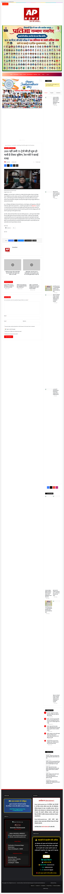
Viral (39, 74)
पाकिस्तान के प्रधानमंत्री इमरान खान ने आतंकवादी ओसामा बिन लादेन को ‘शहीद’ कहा (22, 286)
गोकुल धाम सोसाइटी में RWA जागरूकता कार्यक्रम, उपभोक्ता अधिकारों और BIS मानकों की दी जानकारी (56, 298)
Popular (51, 93)
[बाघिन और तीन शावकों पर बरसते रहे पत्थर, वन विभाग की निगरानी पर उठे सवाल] (48, 238)
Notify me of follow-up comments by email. (13, 331)
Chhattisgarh (16, 74)
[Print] (17, 165)
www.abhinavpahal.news (20, 836)
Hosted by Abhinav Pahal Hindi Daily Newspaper (25, 883)
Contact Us (38, 885)
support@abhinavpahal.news (19, 835)
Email (5, 321)
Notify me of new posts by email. (11, 334)
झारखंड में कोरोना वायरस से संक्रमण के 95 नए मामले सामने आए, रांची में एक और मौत (9, 286)
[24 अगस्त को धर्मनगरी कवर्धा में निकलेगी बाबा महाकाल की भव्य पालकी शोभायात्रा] (48, 435)
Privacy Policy (49, 885)
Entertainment (30, 74)
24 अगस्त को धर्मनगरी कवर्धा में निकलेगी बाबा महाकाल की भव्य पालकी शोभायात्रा (56, 392)
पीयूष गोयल (34, 206)
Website (24, 321)
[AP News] (32, 15)
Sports (24, 74)
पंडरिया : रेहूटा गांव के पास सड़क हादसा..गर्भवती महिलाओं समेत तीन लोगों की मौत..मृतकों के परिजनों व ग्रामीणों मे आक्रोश (53, 728)
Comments (58, 93)
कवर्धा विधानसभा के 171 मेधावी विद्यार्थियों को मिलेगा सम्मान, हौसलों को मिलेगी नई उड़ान (56, 289)
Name (5, 316)
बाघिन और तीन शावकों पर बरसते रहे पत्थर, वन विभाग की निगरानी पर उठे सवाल (56, 194)
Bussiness (35, 74)
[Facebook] (5, 165)
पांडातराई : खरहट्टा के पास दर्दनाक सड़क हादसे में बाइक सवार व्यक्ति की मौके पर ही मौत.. (53, 714)
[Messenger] (11, 165)
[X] (8, 165)
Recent (46, 93)
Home (6, 145)
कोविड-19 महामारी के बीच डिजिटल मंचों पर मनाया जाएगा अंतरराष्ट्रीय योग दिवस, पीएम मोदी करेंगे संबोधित (34, 286)
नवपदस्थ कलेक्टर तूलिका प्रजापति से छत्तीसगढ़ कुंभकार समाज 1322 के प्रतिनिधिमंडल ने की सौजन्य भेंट (56, 101)
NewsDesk (8, 162)
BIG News (9, 145)
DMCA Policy (46, 888)
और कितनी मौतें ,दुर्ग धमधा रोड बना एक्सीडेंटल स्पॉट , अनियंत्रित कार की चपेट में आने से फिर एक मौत (52, 742)
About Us (32, 885)
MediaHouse (43, 883)
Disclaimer (43, 885)
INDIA (11, 74)
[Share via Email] (14, 165)
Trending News (12, 148)
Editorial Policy (53, 883)
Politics (21, 74)
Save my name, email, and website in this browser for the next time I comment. (20, 326)
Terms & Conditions (56, 885)
